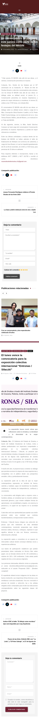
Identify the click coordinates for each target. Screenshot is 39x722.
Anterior (8, 189)
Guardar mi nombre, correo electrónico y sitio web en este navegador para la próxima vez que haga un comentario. (21, 702)
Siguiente (31, 207)
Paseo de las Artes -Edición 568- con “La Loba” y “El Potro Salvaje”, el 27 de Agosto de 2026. (20, 641)
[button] (19, 10)
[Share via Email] (25, 71)
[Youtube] (21, 71)
